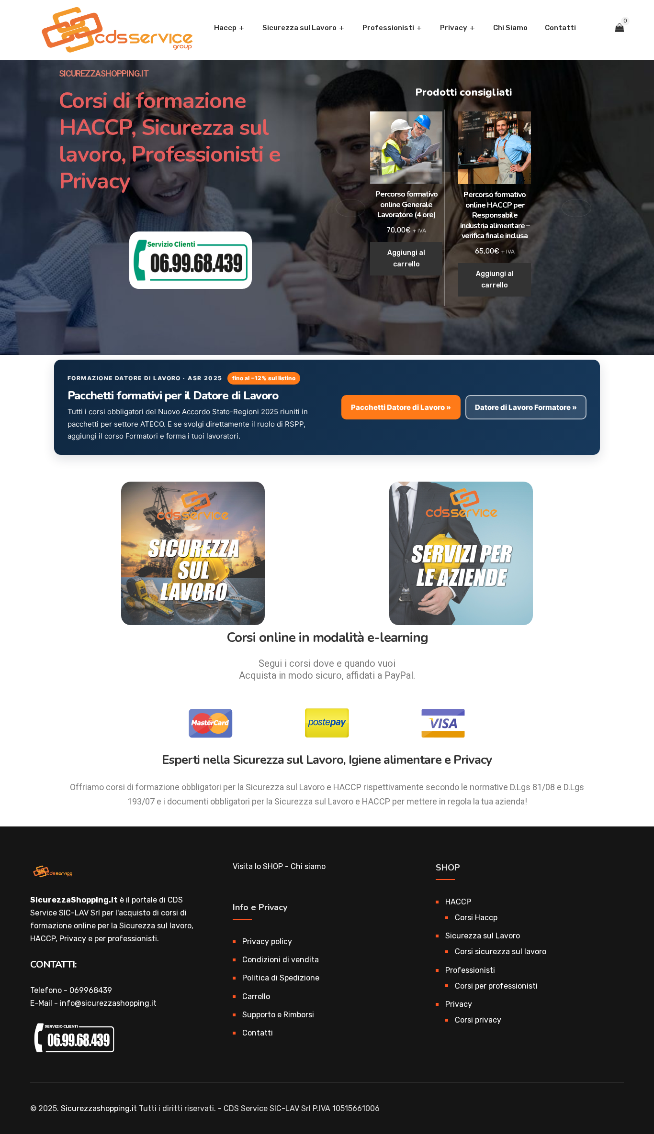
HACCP (458, 901)
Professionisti (388, 27)
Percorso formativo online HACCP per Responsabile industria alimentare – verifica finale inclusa (495, 215)
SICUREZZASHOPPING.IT (103, 73)
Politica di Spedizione (280, 977)
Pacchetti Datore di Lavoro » (401, 407)
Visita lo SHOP (258, 866)
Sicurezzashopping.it (99, 1108)
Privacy (453, 27)
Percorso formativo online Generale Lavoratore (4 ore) (406, 204)
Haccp (225, 27)
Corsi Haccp (476, 917)
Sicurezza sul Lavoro (299, 27)
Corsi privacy (478, 1019)
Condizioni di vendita (280, 959)
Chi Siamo (510, 27)
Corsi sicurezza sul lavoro (500, 951)
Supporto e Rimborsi (278, 1014)
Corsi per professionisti (496, 986)
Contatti (560, 27)
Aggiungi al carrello (406, 258)
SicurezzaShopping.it (74, 899)
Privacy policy (267, 941)
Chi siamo (308, 866)
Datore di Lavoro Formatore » (526, 407)
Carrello (256, 996)
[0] (619, 28)
